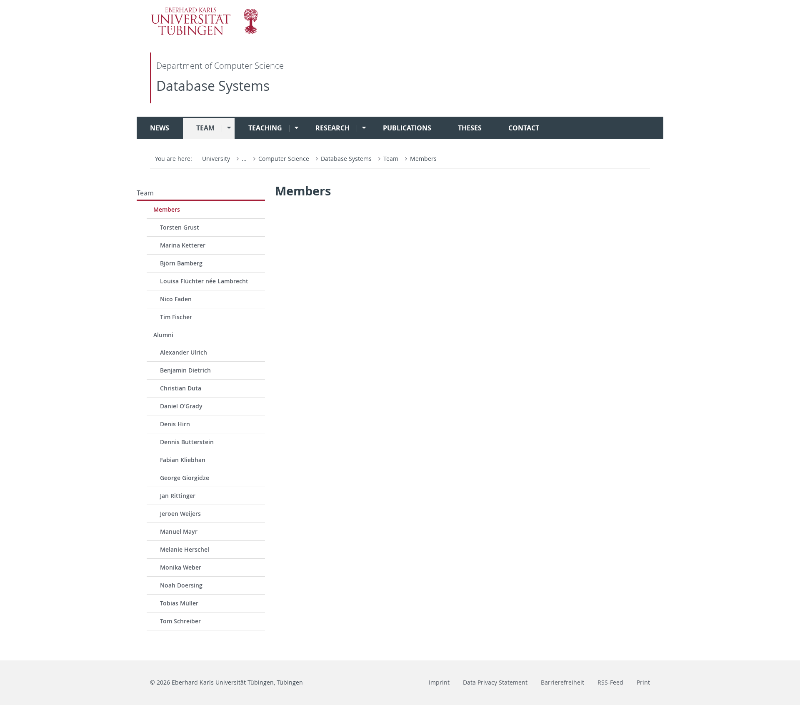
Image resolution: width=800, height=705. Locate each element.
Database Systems (213, 86)
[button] (226, 128)
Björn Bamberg (181, 263)
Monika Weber (180, 567)
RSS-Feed (610, 682)
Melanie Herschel (184, 549)
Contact (523, 127)
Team (205, 127)
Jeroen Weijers (180, 514)
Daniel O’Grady (181, 406)
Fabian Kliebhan (182, 460)
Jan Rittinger (177, 496)
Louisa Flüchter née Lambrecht (204, 281)
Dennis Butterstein (187, 442)
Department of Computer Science (220, 65)
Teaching (265, 127)
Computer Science (284, 158)
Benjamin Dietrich (185, 370)
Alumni (163, 335)
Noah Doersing (181, 585)
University (216, 158)
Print (643, 682)
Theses (470, 127)
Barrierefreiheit (562, 682)
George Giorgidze (184, 478)
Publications (407, 127)
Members (423, 158)
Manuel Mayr (179, 531)
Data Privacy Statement (495, 682)
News (159, 127)
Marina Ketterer (182, 245)
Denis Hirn (175, 424)
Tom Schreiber (180, 621)
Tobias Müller (179, 603)
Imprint (439, 682)
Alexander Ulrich (183, 352)
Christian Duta (180, 388)
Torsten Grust (179, 227)
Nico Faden (176, 299)
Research (332, 127)
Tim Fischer (176, 317)
